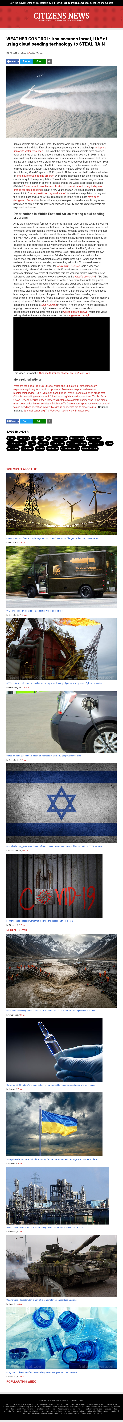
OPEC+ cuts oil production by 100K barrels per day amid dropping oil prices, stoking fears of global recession (54, 683)
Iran (33, 438)
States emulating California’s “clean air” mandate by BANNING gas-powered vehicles (43, 756)
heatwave (40, 448)
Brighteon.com (83, 410)
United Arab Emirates (16, 443)
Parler (27, 61)
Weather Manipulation (76, 443)
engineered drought (79, 315)
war (48, 438)
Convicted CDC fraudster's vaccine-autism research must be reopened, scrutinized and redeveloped (50, 1085)
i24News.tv (68, 410)
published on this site (86, 1411)
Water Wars (43, 443)
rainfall (109, 443)
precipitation (27, 448)
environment (23, 438)
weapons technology (70, 448)
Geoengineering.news (75, 311)
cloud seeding (57, 443)
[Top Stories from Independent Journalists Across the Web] (61, 23)
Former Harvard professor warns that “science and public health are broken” (39, 921)
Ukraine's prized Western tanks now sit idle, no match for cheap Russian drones (42, 1300)
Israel (41, 438)
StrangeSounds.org (34, 410)
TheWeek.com (53, 410)
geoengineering (60, 438)
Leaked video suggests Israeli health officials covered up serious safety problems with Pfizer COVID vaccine (54, 846)
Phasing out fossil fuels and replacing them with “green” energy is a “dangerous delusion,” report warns (52, 538)
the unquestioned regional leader (47, 193)
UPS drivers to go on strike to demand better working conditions (34, 611)
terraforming (52, 448)
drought (11, 438)
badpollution (13, 448)
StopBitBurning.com (72, 3)
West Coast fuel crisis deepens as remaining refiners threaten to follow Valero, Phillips (44, 1227)
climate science (96, 443)
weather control (93, 438)
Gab (40, 61)
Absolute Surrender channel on (64, 373)
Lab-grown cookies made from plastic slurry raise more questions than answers (41, 1372)
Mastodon (14, 61)
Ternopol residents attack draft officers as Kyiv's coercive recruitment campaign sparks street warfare (51, 1159)
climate (32, 443)
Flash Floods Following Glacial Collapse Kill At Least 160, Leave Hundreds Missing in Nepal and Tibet (50, 1011)
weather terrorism (89, 448)
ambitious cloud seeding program (35, 175)
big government (77, 438)
